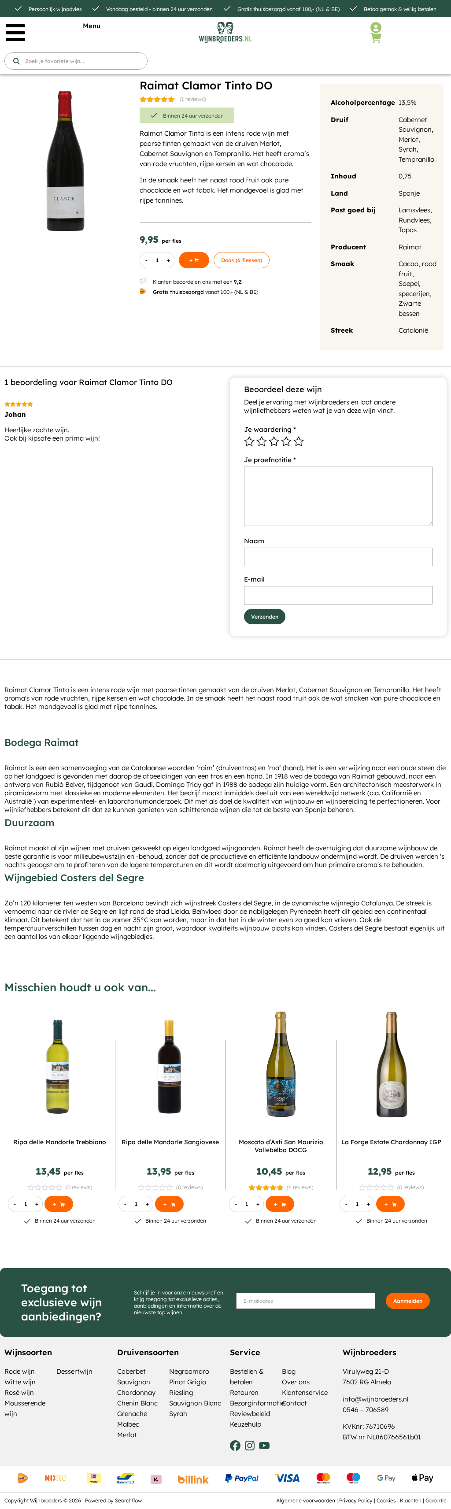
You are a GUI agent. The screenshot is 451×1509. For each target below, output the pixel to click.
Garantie (436, 1500)
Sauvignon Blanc (195, 1403)
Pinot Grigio (187, 1382)
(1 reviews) (193, 99)
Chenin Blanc (137, 1403)
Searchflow (128, 1500)
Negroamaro (189, 1371)
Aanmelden (407, 1301)
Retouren (244, 1392)
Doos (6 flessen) (241, 260)
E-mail (254, 579)
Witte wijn (20, 1382)
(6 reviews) (300, 1187)
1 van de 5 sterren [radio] (249, 441)
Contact (294, 1403)
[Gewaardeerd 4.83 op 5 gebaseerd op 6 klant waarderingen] (266, 1187)
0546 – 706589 (365, 1409)
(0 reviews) (79, 1187)
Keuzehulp (245, 1424)
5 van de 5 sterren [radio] (298, 441)
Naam (254, 541)
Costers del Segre (244, 903)
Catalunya (377, 903)
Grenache (132, 1413)
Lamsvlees (414, 210)
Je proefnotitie (270, 459)
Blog (289, 1371)
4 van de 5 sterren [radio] (286, 441)
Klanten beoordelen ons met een (198, 281)
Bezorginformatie (257, 1403)
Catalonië (413, 330)
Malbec (128, 1424)
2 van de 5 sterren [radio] (261, 441)
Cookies (386, 1500)
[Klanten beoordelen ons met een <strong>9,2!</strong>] (143, 281)
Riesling (181, 1392)
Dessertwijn (74, 1371)
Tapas (408, 230)
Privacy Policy (356, 1500)
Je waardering (270, 429)
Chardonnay (136, 1392)
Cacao (408, 264)
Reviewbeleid (250, 1413)
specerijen (414, 293)
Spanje (409, 193)
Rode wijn (19, 1371)
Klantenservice (305, 1392)
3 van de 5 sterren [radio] (274, 441)
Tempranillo (416, 159)
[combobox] (76, 61)
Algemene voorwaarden (305, 1500)
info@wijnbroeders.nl (375, 1399)
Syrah (408, 149)
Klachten (410, 1500)
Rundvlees (414, 220)
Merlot (408, 139)
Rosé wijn (19, 1392)
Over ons (296, 1382)
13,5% (408, 102)
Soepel (409, 283)
